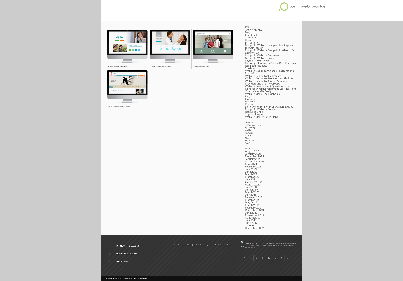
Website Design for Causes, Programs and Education (269, 72)
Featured (249, 133)
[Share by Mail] (294, 258)
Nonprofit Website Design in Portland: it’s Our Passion (269, 51)
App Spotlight (251, 127)
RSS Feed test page (256, 65)
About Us (176, 245)
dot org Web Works (142, 278)
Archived (249, 130)
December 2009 (254, 227)
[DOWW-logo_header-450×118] (302, 8)
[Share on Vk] (281, 258)
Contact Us (122, 261)
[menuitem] (302, 18)
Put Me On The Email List (128, 246)
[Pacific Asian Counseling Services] (127, 86)
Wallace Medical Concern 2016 (161, 66)
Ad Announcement (253, 125)
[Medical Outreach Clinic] (213, 46)
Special (248, 143)
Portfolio (249, 140)
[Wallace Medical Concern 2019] (127, 46)
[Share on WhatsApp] (257, 258)
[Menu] (302, 18)
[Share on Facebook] (244, 258)
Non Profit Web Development (202, 245)
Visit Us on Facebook (126, 254)
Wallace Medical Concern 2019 (118, 66)
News (247, 138)
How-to (248, 135)
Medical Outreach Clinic (201, 66)
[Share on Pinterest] (263, 258)
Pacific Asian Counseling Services (119, 106)
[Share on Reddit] (288, 258)
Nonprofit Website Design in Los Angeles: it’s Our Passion (269, 46)
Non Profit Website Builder (221, 245)
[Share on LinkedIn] (269, 258)
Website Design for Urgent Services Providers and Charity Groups (266, 82)
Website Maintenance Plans (261, 116)
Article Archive (254, 29)
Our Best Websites (186, 245)
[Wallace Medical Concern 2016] (170, 46)
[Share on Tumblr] (275, 258)
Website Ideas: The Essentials (262, 93)
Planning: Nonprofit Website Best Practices (270, 63)
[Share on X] (250, 258)
